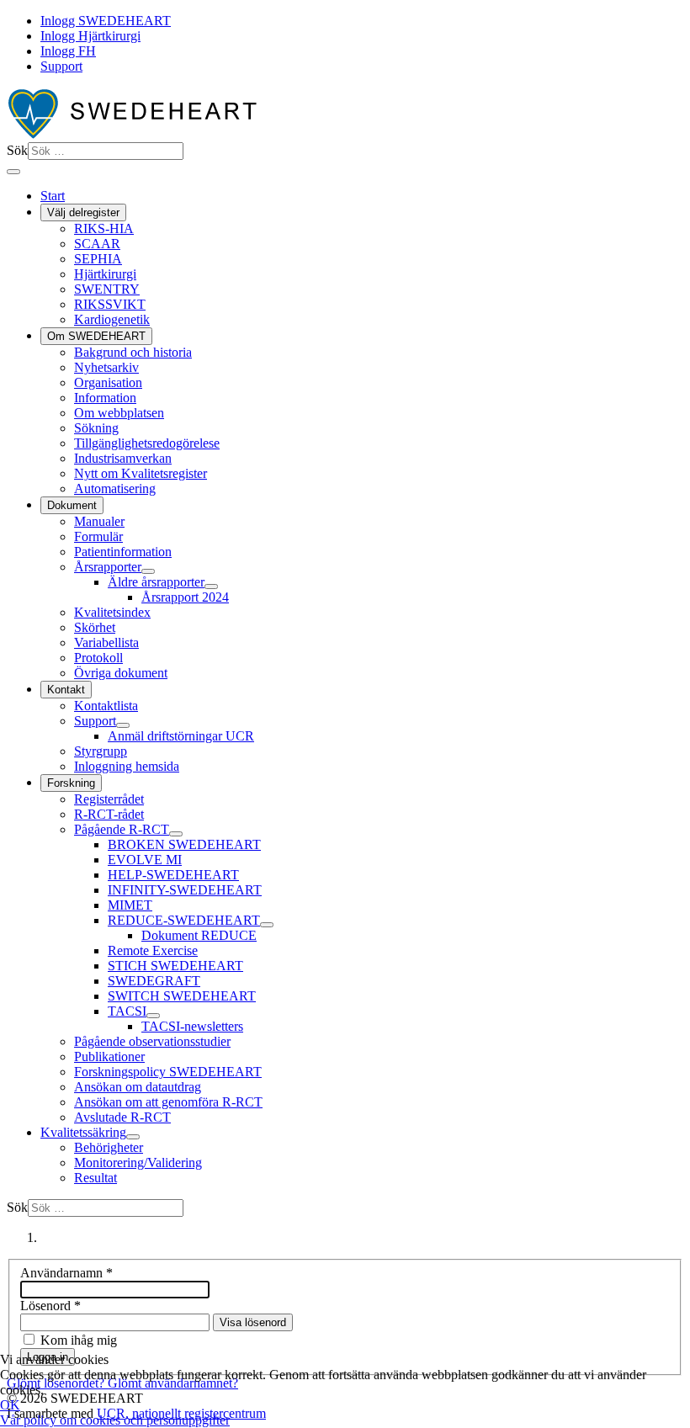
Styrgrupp (100, 751)
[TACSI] (153, 1015)
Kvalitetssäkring (83, 1132)
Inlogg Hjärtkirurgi (90, 36)
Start (52, 195)
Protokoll (98, 657)
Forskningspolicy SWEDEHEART (168, 1071)
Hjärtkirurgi (105, 274)
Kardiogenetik (112, 319)
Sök (17, 150)
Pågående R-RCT (121, 829)
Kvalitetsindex (112, 612)
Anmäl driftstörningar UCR (181, 736)
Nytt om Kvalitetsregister (140, 473)
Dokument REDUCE (199, 935)
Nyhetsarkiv (106, 367)
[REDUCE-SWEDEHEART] (266, 924)
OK (10, 1405)
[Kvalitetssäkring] (133, 1136)
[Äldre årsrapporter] (211, 586)
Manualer (99, 521)
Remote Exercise (153, 950)
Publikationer (109, 1056)
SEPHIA (98, 259)
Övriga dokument (120, 673)
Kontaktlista (106, 705)
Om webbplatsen (119, 413)
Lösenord (50, 1305)
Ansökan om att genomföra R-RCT (168, 1102)
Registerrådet (109, 799)
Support (61, 66)
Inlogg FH (68, 51)
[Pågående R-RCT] (176, 833)
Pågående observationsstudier (152, 1041)
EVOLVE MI (145, 859)
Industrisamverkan (123, 458)
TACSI (127, 1011)
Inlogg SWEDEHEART (105, 20)
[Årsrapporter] (148, 571)
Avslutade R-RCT (122, 1117)
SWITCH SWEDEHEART (182, 996)
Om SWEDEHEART (96, 336)
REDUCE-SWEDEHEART (184, 920)
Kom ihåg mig (78, 1340)
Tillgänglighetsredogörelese (147, 443)
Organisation (108, 382)
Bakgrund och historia (133, 352)
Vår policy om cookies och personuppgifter (115, 1420)
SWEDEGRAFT (154, 981)
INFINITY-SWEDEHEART (185, 890)
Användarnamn (66, 1273)
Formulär (98, 536)
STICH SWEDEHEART (175, 965)
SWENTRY (107, 289)
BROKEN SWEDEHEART (184, 844)
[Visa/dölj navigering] (13, 171)
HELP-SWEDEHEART (173, 875)
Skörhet (94, 627)
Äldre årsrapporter (156, 582)
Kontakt (66, 689)
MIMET (130, 905)
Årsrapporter (107, 567)
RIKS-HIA (104, 228)
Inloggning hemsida (126, 766)
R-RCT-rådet (109, 814)
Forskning (71, 783)
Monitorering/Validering (138, 1162)
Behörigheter (108, 1147)
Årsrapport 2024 (185, 597)
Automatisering (115, 488)
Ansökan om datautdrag (137, 1087)
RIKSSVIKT (110, 304)
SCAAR (97, 243)
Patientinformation (123, 551)
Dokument (72, 505)
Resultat (95, 1178)
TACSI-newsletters (192, 1026)
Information (105, 397)
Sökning (96, 428)
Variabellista (106, 642)
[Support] (123, 725)
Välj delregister (83, 212)
